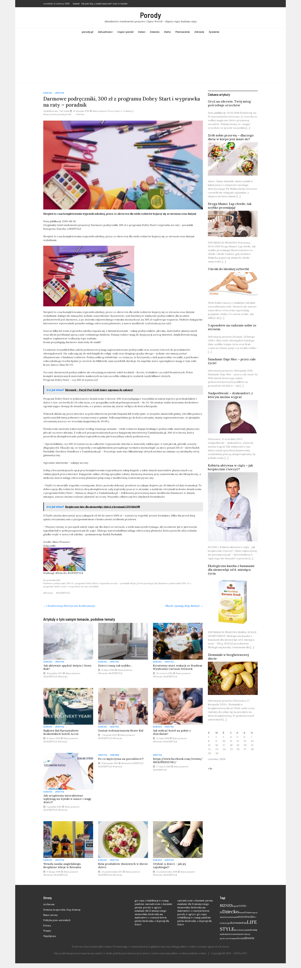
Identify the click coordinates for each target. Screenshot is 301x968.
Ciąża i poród (125, 32)
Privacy (47, 925)
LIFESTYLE (59, 93)
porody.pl (87, 32)
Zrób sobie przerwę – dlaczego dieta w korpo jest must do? (231, 137)
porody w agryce (152, 907)
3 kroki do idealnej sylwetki (228, 269)
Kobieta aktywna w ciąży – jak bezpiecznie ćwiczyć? (230, 467)
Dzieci (141, 32)
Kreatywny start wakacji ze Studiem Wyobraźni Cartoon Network (177, 667)
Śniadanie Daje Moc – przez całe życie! (232, 361)
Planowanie (182, 32)
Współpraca (49, 936)
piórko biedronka (144, 921)
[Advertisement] (150, 59)
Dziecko (154, 32)
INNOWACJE (245, 916)
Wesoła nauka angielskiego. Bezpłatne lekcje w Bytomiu (62, 865)
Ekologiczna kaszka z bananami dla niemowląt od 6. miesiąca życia (231, 569)
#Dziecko (48, 592)
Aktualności (105, 32)
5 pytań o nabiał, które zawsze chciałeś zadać (104, 3)
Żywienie (214, 32)
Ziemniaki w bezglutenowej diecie (228, 656)
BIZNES (226, 905)
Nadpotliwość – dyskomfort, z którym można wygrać (230, 395)
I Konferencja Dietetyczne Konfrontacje (69, 605)
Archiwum (48, 904)
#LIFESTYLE (63, 592)
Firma (247, 912)
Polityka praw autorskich (56, 920)
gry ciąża (139, 900)
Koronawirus (238, 923)
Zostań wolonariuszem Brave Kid (120, 730)
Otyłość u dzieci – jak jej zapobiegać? (169, 865)
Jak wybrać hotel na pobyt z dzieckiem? (172, 732)
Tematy (47, 930)
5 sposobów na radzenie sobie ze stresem (232, 327)
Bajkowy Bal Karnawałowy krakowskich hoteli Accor (61, 732)
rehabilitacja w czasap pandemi (193, 917)
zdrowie (248, 938)
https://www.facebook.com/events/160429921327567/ (177, 760)
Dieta (167, 32)
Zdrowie (199, 32)
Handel (234, 917)
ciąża (235, 906)
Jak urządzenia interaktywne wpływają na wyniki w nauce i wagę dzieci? (67, 799)
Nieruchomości (240, 930)
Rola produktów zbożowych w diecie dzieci (123, 865)
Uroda (240, 938)
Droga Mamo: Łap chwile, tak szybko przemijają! (229, 205)
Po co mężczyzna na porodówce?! (121, 759)
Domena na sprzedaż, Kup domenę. (62, 909)
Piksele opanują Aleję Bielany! (184, 605)
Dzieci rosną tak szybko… (115, 665)
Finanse (241, 912)
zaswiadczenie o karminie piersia (195, 900)
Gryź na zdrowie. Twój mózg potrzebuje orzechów (229, 103)
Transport (233, 938)
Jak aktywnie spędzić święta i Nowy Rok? (67, 667)
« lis (210, 768)
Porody (150, 14)
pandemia (251, 929)
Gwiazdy (227, 917)
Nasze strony (50, 915)
